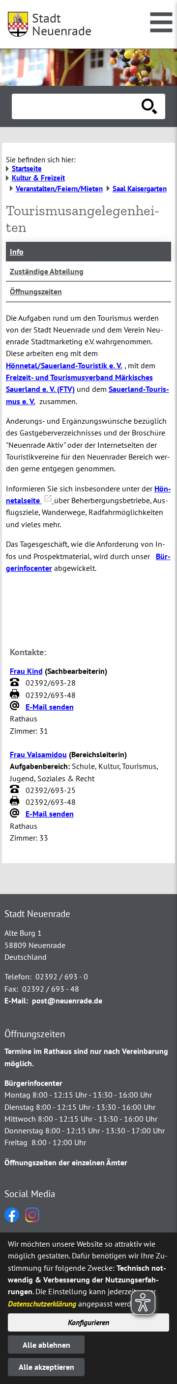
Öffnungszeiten (36, 291)
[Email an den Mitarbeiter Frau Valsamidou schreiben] (16, 814)
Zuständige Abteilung (47, 271)
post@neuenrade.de (67, 1000)
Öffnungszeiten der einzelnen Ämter (65, 1162)
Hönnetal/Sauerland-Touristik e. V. (64, 365)
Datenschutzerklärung (42, 1303)
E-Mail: (16, 1000)
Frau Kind (26, 671)
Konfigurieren (88, 1322)
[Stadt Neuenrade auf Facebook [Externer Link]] (11, 1219)
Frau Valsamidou (38, 754)
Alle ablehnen (46, 1345)
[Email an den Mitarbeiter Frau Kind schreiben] (16, 707)
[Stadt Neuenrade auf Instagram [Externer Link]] (32, 1219)
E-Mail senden (50, 707)
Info (17, 251)
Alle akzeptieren (46, 1367)
